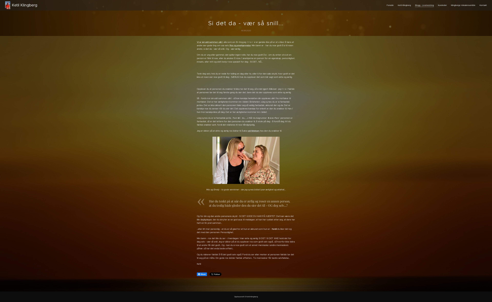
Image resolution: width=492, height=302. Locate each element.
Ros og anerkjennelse (240, 45)
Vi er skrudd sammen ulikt (210, 42)
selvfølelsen (254, 131)
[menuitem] (391, 5)
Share (203, 274)
